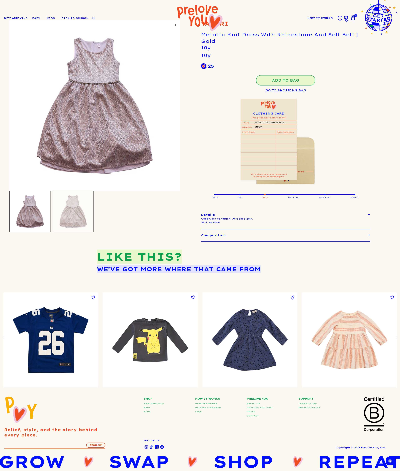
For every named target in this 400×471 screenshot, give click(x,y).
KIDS (51, 18)
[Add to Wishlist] (93, 298)
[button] (285, 214)
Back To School (74, 18)
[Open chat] (390, 461)
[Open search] (93, 18)
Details (208, 215)
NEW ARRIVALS (16, 18)
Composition (213, 235)
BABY (36, 18)
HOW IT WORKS (320, 18)
